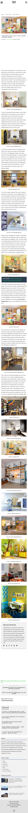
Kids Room (9, 39)
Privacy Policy (6, 769)
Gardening (14, 806)
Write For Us (5, 766)
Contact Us (5, 764)
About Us (5, 762)
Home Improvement (14, 805)
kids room (17, 680)
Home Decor (14, 803)
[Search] (26, 2)
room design (7, 681)
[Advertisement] (14, 10)
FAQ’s (4, 767)
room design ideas (16, 681)
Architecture (14, 801)
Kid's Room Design (9, 680)
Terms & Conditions (7, 771)
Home (2, 14)
